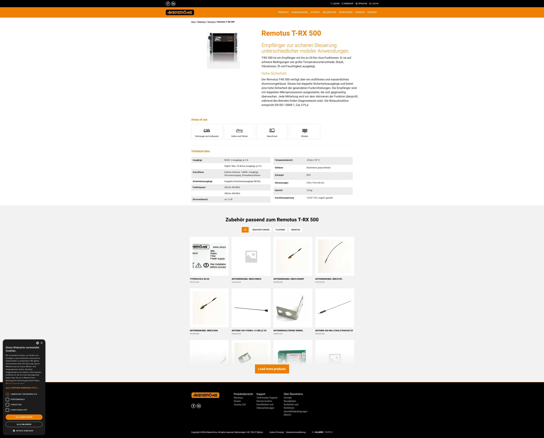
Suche (336, 3)
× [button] (41, 343)
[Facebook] (168, 4)
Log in (375, 3)
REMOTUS (295, 229)
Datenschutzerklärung (296, 432)
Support (260, 394)
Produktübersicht (243, 394)
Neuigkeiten (290, 401)
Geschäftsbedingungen (295, 411)
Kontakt (288, 397)
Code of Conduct (276, 432)
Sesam (237, 401)
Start (193, 21)
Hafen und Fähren (239, 136)
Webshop (348, 3)
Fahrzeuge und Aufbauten (207, 136)
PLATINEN (280, 229)
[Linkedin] (173, 4)
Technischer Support (266, 397)
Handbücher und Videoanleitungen (265, 406)
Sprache (362, 3)
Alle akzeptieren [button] (24, 417)
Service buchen (264, 401)
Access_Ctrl (240, 404)
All (245, 229)
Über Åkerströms (293, 394)
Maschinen (272, 136)
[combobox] (37, 343)
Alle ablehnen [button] (24, 424)
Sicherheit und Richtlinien (291, 406)
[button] (24, 387)
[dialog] (24, 387)
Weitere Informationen (15, 383)
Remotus (211, 21)
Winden (304, 136)
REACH (287, 415)
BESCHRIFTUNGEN (260, 229)
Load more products (272, 369)
